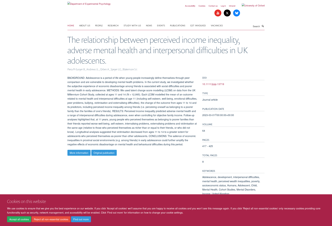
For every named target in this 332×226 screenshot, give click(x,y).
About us (84, 25)
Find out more (81, 219)
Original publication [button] (104, 152)
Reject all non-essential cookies (51, 219)
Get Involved (198, 25)
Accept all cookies (19, 219)
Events (161, 25)
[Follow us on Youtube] (218, 13)
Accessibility (190, 5)
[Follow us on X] (227, 13)
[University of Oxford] (251, 5)
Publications (177, 25)
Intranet (232, 5)
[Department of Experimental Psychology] (89, 2)
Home (70, 25)
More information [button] (79, 152)
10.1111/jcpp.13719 (213, 84)
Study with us (132, 25)
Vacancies (217, 25)
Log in (223, 5)
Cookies (202, 5)
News (149, 25)
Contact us (213, 5)
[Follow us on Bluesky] (236, 13)
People (99, 25)
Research (113, 25)
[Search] (263, 26)
